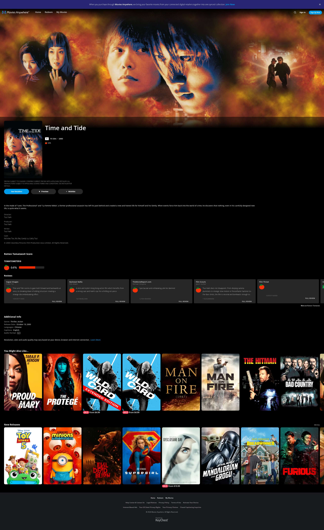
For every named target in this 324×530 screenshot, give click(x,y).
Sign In (303, 12)
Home (38, 12)
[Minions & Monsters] (63, 455)
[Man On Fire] (181, 382)
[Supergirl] (141, 455)
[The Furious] (299, 455)
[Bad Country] (299, 382)
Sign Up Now (315, 12)
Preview (44, 191)
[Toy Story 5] (23, 455)
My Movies (61, 12)
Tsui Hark (7, 217)
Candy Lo (24, 238)
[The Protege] (63, 382)
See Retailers (16, 191)
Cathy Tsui (33, 238)
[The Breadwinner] (260, 455)
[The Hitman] (260, 382)
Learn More (95, 340)
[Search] (295, 12)
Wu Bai (17, 238)
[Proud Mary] (23, 382)
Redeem (49, 12)
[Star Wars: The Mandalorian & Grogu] (220, 455)
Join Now (230, 4)
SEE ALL (317, 425)
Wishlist (71, 191)
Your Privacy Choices (170, 507)
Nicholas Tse (9, 238)
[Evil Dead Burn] (102, 455)
